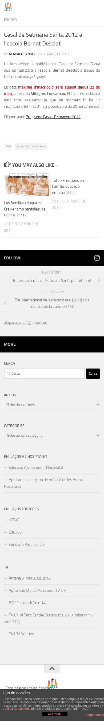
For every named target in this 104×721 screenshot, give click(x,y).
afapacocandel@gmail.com (26, 322)
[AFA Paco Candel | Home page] (9, 6)
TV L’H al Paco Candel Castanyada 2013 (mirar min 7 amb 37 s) (49, 618)
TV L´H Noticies (21, 633)
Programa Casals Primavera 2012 (53, 116)
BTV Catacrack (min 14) (27, 602)
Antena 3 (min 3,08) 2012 (29, 578)
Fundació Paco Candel (27, 544)
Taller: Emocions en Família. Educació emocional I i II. (68, 186)
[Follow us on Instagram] (97, 258)
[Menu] (97, 6)
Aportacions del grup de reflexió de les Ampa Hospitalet (43, 483)
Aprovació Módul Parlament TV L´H (37, 590)
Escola (10, 19)
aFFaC (14, 519)
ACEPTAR (54, 714)
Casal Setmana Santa (31, 146)
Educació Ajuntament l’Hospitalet (36, 467)
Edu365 (15, 532)
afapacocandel (22, 54)
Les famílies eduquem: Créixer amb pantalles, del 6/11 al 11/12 (25, 209)
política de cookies (16, 709)
